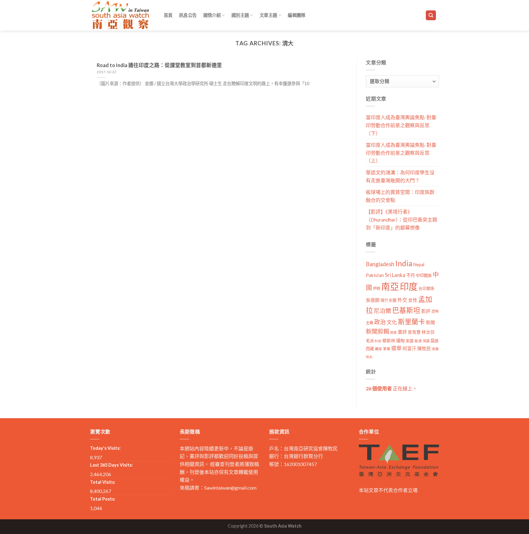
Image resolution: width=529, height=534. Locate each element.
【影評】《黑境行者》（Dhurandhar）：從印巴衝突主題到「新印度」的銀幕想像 (401, 219)
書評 (402, 332)
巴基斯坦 (406, 310)
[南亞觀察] (120, 15)
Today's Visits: (105, 448)
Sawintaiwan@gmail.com (230, 487)
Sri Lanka (395, 275)
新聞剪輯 (377, 331)
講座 (378, 349)
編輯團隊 (296, 15)
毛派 (370, 340)
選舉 (396, 348)
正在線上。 (391, 388)
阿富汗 (409, 348)
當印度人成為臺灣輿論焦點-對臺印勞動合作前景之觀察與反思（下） (401, 125)
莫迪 (434, 340)
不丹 (410, 275)
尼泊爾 (382, 310)
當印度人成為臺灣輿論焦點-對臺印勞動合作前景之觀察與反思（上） (401, 152)
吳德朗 (373, 300)
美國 (410, 341)
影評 (425, 311)
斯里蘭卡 (411, 321)
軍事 (386, 349)
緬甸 (400, 340)
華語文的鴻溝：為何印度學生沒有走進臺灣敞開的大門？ (400, 176)
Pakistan (375, 275)
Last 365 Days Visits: (111, 465)
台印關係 (426, 288)
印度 (409, 286)
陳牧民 (424, 348)
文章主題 (268, 15)
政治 (380, 321)
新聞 (430, 322)
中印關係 (424, 275)
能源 (418, 341)
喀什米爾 (388, 300)
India (403, 263)
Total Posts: (102, 499)
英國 (426, 341)
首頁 (168, 15)
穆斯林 (388, 340)
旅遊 (393, 332)
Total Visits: (102, 482)
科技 (378, 341)
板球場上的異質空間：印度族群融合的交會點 (400, 196)
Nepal (418, 264)
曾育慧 (414, 332)
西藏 (370, 348)
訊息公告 (188, 15)
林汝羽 (428, 332)
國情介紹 (212, 15)
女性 (412, 300)
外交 (402, 300)
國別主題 (240, 15)
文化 (392, 322)
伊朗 (376, 288)
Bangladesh (380, 264)
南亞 (390, 286)
